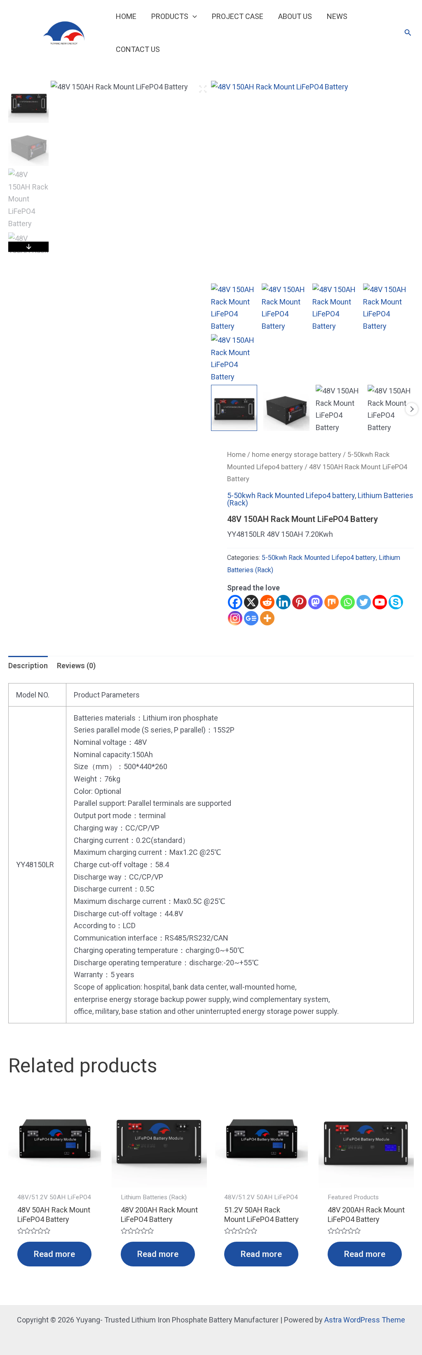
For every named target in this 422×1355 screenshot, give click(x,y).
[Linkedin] (283, 602)
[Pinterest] (299, 602)
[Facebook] (235, 602)
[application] (192, 16)
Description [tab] (28, 665)
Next (412, 409)
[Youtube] (380, 602)
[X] (251, 602)
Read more (54, 1254)
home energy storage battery (296, 455)
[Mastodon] (315, 602)
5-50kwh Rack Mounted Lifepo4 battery (291, 495)
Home (236, 455)
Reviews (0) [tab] (76, 665)
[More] (267, 618)
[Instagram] (235, 618)
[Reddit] (267, 602)
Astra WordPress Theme (364, 1319)
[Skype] (396, 602)
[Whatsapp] (347, 602)
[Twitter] (363, 602)
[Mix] (331, 602)
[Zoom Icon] (203, 89)
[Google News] (251, 618)
